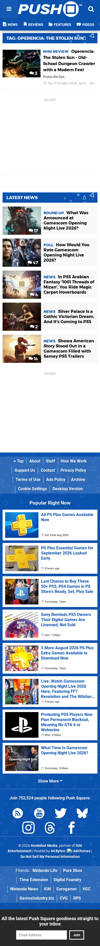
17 (35, 230)
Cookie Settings (32, 488)
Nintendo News (24, 889)
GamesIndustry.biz (36, 898)
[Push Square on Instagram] (28, 828)
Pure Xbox (72, 870)
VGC (87, 889)
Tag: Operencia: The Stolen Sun (45, 38)
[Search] (91, 9)
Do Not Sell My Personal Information (50, 857)
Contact (48, 470)
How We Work (74, 461)
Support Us (25, 470)
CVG (64, 898)
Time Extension (33, 879)
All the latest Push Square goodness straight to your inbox (50, 921)
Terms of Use (28, 479)
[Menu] (9, 9)
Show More (49, 781)
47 (35, 262)
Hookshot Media (44, 846)
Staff (50, 461)
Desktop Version (68, 488)
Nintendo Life (45, 870)
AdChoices (81, 851)
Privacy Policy (73, 470)
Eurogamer (66, 889)
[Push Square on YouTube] (39, 814)
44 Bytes (58, 851)
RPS (77, 898)
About (34, 461)
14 (35, 358)
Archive (78, 479)
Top (20, 461)
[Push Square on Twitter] (60, 814)
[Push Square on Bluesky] (82, 814)
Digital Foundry (67, 879)
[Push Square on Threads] (50, 828)
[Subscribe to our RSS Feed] (17, 814)
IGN (47, 889)
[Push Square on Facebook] (71, 828)
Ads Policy (55, 479)
